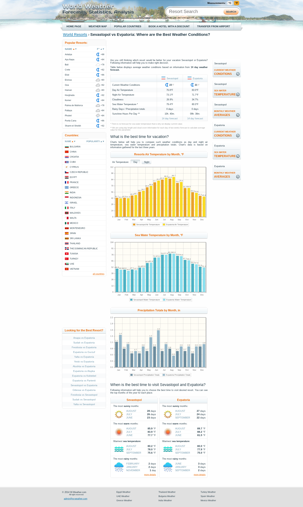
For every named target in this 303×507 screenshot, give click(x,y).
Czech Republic (79, 172)
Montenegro (77, 228)
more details (150, 474)
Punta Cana (70, 120)
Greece (74, 187)
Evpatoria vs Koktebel (84, 375)
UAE (72, 264)
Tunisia (74, 253)
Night (146, 162)
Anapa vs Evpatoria (84, 337)
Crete (67, 70)
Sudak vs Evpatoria (84, 342)
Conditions (225, 72)
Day (135, 162)
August (131, 411)
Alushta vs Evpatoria (84, 366)
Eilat (67, 75)
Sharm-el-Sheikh (73, 126)
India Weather (165, 500)
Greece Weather (124, 500)
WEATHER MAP (98, 26)
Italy (72, 208)
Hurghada (70, 95)
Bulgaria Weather (167, 496)
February (132, 463)
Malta (73, 218)
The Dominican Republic (84, 248)
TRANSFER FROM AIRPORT (213, 26)
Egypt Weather (123, 492)
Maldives (75, 213)
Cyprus (74, 167)
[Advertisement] (174, 47)
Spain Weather (208, 496)
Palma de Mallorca (74, 105)
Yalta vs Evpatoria (84, 356)
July (129, 414)
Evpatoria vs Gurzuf (84, 352)
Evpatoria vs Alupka (84, 371)
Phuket (68, 115)
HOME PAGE (73, 26)
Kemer (68, 100)
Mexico (74, 223)
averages (224, 113)
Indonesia (75, 197)
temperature (225, 92)
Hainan (68, 90)
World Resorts (75, 34)
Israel (73, 203)
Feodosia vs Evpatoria (84, 347)
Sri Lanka (75, 238)
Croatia (74, 157)
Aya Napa (69, 59)
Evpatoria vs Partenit (84, 380)
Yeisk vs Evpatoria (84, 361)
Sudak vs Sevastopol (84, 399)
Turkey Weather (208, 492)
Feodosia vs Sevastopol (84, 394)
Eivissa (68, 80)
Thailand (75, 243)
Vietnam (74, 269)
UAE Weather (122, 496)
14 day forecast (170, 118)
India (72, 192)
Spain (73, 233)
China (73, 152)
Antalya (68, 54)
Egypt (73, 177)
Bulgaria (75, 146)
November (133, 470)
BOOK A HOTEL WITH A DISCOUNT (169, 26)
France (74, 182)
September (133, 452)
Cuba (73, 162)
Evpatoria (197, 78)
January (131, 467)
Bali (67, 64)
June (129, 417)
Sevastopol (171, 78)
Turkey (74, 259)
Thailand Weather (167, 492)
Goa (67, 85)
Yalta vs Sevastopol (84, 404)
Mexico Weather (208, 500)
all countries (98, 274)
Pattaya (68, 110)
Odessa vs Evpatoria (84, 390)
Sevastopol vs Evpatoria (84, 385)
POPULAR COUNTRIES (127, 26)
